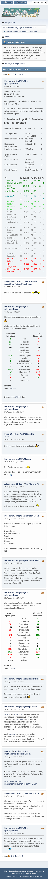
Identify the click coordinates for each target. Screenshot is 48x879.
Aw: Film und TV (32, 484)
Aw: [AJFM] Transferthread (27, 516)
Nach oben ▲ (39, 871)
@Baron (12, 734)
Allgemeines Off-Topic (13, 281)
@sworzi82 (18, 714)
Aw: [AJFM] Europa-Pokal (26, 706)
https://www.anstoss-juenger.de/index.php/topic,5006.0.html (20, 782)
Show (13, 389)
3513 (21, 74)
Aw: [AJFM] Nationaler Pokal (28, 560)
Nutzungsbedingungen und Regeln (21, 871)
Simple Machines (30, 874)
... (17, 74)
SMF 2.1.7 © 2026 (18, 874)
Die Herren (9, 81)
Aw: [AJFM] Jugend (23, 459)
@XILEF (18, 397)
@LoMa (7, 714)
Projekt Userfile (11, 434)
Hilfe (5, 871)
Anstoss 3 (8, 751)
